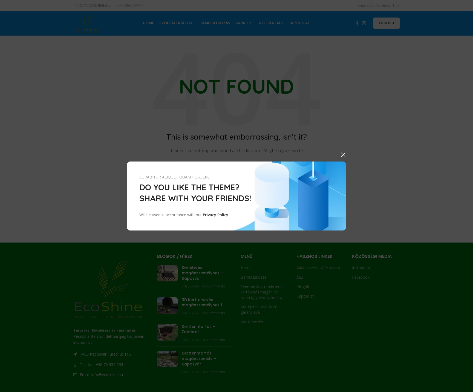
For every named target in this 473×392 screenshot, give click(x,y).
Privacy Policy (215, 214)
